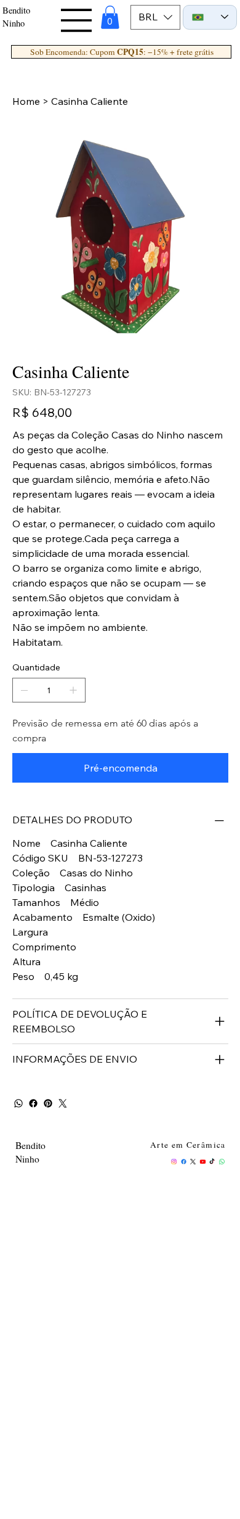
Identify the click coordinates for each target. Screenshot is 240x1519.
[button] (110, 17)
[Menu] (77, 20)
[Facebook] (33, 1103)
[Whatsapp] (221, 1161)
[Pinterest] (48, 1103)
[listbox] (155, 17)
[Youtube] (202, 1161)
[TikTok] (212, 1161)
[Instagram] (173, 1161)
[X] (193, 1161)
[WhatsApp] (18, 1103)
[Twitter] (63, 1103)
